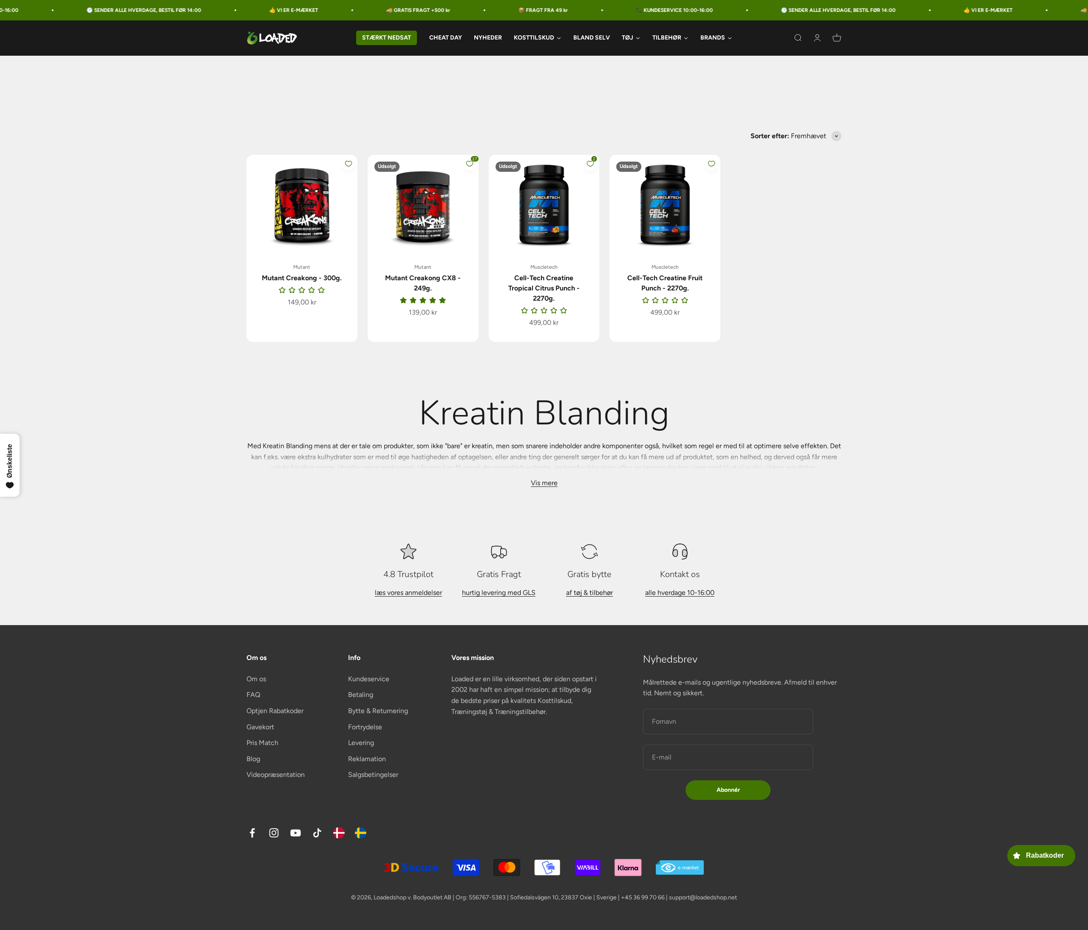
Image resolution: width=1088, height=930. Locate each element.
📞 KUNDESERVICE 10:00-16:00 (630, 10)
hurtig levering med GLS (499, 593)
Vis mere (544, 483)
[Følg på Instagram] (274, 833)
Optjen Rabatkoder (274, 711)
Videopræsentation (275, 775)
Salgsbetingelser (373, 775)
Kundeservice (368, 679)
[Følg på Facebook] (252, 833)
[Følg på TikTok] (317, 833)
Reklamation (367, 759)
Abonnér (728, 789)
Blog (253, 759)
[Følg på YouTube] (295, 833)
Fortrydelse (365, 727)
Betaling (360, 695)
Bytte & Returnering (378, 711)
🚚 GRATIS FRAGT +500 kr (375, 10)
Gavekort (260, 727)
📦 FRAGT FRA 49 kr (499, 10)
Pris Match (262, 743)
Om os (256, 679)
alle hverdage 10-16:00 (679, 593)
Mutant (301, 267)
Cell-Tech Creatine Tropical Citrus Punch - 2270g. (544, 288)
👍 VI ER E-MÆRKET (250, 10)
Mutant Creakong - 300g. (302, 278)
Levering (361, 743)
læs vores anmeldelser (408, 593)
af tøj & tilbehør (589, 593)
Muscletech (544, 267)
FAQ (253, 695)
